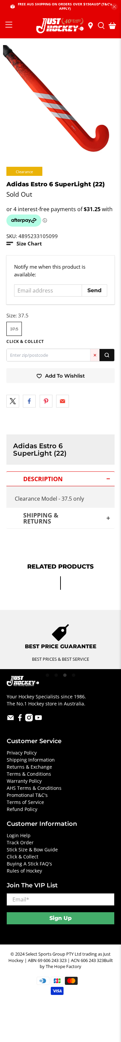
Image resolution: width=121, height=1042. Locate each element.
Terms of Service (25, 802)
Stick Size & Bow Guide (32, 849)
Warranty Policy (24, 781)
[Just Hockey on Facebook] (20, 720)
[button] (24, 243)
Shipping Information (31, 760)
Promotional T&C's (27, 795)
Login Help (19, 835)
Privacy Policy (22, 752)
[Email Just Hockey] (10, 720)
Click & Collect (22, 856)
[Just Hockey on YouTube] (38, 720)
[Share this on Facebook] (29, 401)
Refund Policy (22, 809)
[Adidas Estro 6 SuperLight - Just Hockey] (60, 102)
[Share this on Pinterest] (46, 401)
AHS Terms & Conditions (34, 788)
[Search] (106, 355)
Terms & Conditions (29, 774)
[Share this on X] (12, 401)
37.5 (14, 329)
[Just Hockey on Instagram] (29, 720)
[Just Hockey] (60, 25)
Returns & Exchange (29, 767)
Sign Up (60, 918)
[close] (114, 6)
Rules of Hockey (24, 870)
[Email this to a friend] (62, 401)
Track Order (20, 842)
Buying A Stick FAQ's (29, 863)
